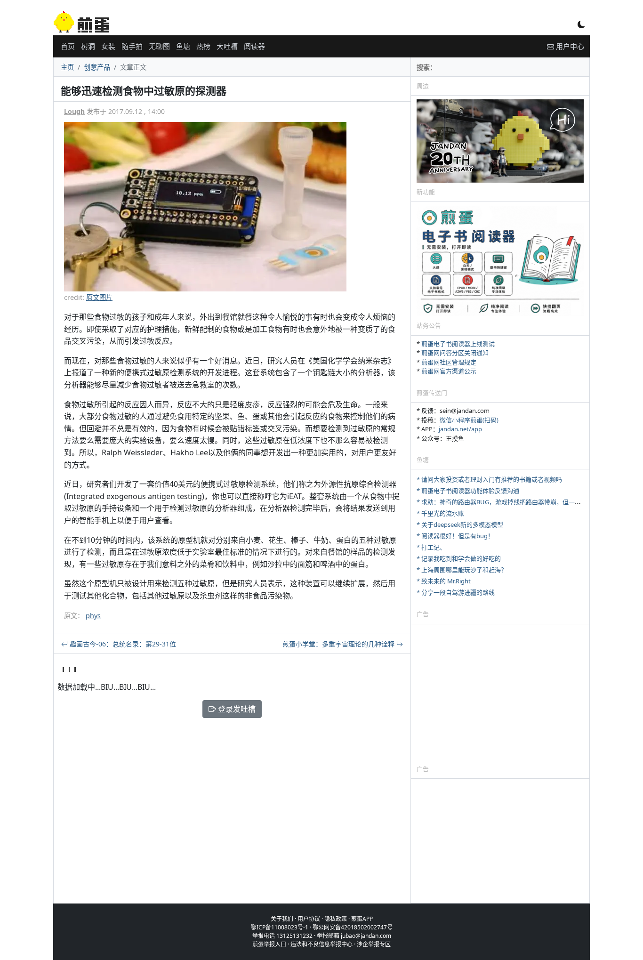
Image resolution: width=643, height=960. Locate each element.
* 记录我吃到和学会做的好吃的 (459, 558)
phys (93, 615)
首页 (68, 46)
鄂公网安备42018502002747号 (353, 927)
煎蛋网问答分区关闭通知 (455, 352)
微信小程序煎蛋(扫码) (469, 420)
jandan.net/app (460, 429)
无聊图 (159, 46)
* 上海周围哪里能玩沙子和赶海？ (462, 569)
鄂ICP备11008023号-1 (279, 927)
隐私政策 (335, 919)
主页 (67, 67)
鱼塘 (183, 46)
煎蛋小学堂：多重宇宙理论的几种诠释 (339, 643)
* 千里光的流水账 (440, 513)
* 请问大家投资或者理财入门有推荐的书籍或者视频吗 (489, 479)
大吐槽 (227, 46)
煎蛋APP (362, 919)
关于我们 (282, 919)
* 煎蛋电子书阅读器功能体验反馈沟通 (468, 490)
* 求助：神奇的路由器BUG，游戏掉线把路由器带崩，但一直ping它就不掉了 (520, 502)
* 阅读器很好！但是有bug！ (455, 536)
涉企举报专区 (374, 944)
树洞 (88, 46)
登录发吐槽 (236, 709)
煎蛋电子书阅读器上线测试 (458, 343)
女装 (108, 46)
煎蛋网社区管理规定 (448, 362)
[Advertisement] (500, 694)
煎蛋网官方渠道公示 (448, 371)
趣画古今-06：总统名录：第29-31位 (122, 643)
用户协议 (308, 919)
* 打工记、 (431, 547)
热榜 (203, 46)
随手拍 (132, 46)
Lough (74, 111)
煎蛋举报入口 (269, 944)
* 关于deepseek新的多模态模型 (460, 524)
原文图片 (99, 297)
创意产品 (97, 67)
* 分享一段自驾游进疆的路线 (456, 592)
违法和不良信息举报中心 (321, 944)
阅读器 (254, 46)
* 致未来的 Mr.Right (444, 581)
